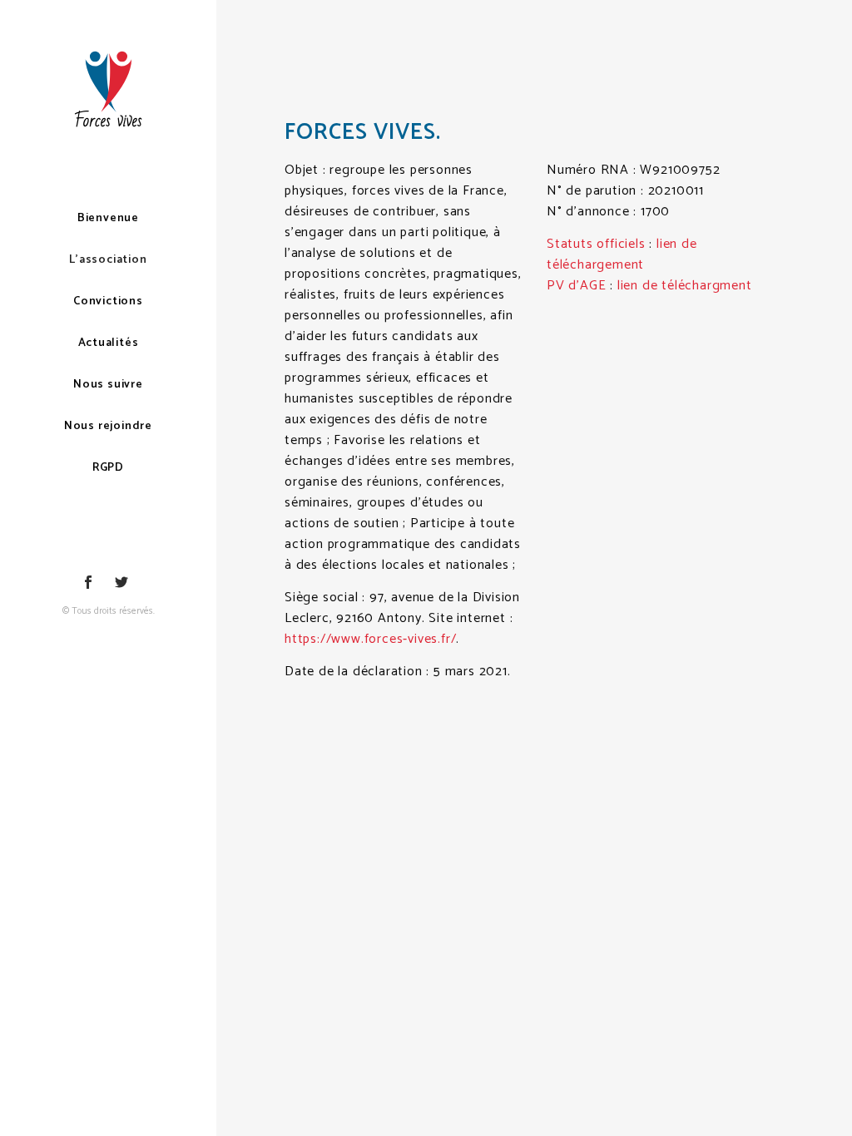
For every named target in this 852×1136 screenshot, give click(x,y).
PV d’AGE (576, 285)
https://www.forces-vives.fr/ (370, 639)
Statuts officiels (596, 244)
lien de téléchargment (684, 285)
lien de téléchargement (622, 254)
